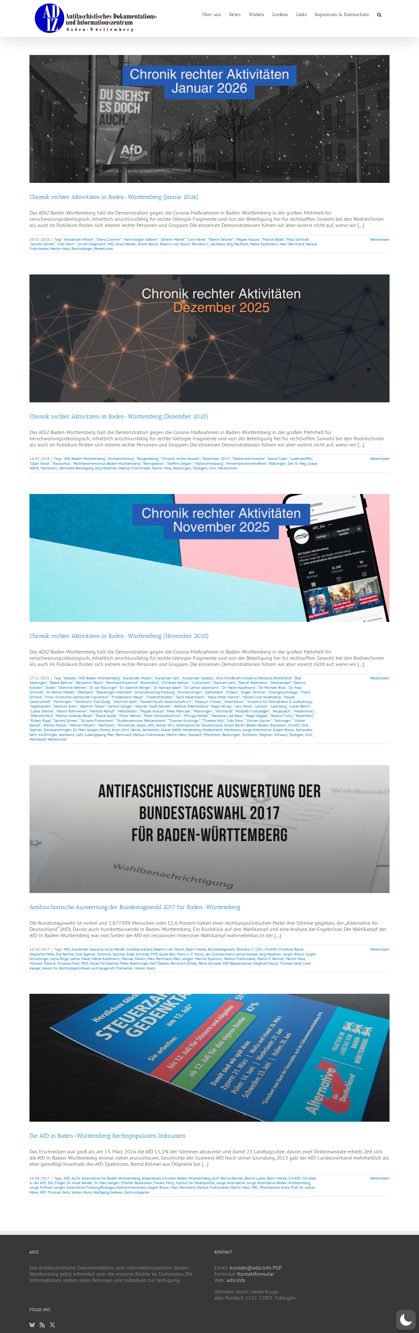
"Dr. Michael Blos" (272, 687)
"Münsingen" (202, 711)
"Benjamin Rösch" (89, 682)
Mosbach (195, 734)
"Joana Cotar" (277, 458)
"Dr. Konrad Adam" (167, 687)
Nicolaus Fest (68, 963)
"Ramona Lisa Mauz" (227, 715)
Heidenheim (212, 729)
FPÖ (154, 954)
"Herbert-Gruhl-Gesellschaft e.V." (165, 701)
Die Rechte (65, 954)
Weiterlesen (380, 239)
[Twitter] (52, 1324)
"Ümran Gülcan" (259, 720)
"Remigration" (153, 463)
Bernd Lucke (255, 1178)
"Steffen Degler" (179, 463)
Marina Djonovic (208, 958)
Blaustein (278, 725)
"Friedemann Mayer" (127, 696)
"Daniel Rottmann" (252, 682)
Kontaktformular (255, 1274)
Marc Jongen (183, 958)
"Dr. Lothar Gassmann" (201, 687)
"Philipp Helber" (196, 715)
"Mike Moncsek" (178, 711)
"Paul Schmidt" (297, 239)
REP (225, 963)
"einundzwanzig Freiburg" (154, 692)
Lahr (79, 734)
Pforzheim (212, 734)
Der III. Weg (297, 463)
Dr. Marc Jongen (86, 729)
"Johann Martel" (173, 239)
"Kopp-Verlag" (221, 706)
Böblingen (277, 463)
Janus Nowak (247, 954)
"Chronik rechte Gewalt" (180, 458)
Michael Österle (42, 963)
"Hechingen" (62, 701)
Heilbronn (49, 467)
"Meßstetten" (127, 711)
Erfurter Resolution (136, 1182)
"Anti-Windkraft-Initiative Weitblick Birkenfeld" (253, 677)
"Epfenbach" (214, 692)
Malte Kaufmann (264, 243)
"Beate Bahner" (61, 682)
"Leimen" (261, 706)
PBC (254, 1187)
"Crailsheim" (201, 682)
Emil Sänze (131, 729)
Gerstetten (150, 729)
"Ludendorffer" (301, 458)
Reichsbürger (81, 248)
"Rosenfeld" (304, 715)
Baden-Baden (257, 725)
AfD (111, 243)
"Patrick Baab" (273, 239)
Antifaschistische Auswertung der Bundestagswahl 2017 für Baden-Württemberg (134, 907)
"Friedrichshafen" (159, 696)
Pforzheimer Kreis (274, 1187)
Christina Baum (291, 949)
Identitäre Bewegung (76, 467)
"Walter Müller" (54, 725)
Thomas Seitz (290, 963)
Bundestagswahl (221, 949)
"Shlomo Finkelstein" (97, 720)
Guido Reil (167, 954)
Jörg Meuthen (237, 243)
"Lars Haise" (196, 239)
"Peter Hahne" (129, 715)
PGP (277, 1267)
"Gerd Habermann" (190, 696)
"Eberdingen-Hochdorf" (114, 692)
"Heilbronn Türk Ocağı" (92, 701)
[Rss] (42, 1324)
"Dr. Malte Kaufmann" (238, 687)
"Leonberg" (278, 706)
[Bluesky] (32, 1324)
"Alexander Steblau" (198, 677)
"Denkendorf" (280, 682)
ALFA (75, 1178)
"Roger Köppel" (256, 715)
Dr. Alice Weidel (79, 1182)
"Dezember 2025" (215, 458)
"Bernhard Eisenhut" (121, 682)
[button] (379, 14)
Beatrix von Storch (175, 243)
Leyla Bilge (59, 958)
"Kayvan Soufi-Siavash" (153, 706)
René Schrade (210, 963)
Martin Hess (60, 248)
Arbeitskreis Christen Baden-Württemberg (176, 1178)
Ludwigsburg (95, 734)
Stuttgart (200, 467)
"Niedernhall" (304, 711)
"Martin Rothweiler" (71, 711)
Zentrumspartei (136, 1192)
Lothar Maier (80, 958)
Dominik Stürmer (111, 954)
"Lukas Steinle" (41, 711)
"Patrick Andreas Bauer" (74, 715)
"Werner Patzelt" (82, 725)
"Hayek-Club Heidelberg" (261, 696)
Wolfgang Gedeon (107, 1192)
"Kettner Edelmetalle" (191, 706)
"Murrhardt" (223, 711)
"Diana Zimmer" (108, 239)
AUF (215, 1178)
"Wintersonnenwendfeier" (246, 463)
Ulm (212, 467)
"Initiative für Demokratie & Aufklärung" (279, 701)
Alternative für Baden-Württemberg (111, 1178)
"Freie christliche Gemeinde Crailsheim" (76, 696)
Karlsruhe (304, 729)
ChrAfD (294, 725)
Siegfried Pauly (265, 963)
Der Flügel (56, 1182)
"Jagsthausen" (40, 706)
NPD (84, 963)
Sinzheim (249, 734)
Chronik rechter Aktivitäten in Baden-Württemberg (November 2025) (119, 636)
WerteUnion (103, 248)
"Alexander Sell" (167, 677)
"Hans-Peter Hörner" (223, 696)
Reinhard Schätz (184, 963)
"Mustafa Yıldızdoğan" (252, 711)
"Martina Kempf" (102, 711)
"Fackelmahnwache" (248, 458)
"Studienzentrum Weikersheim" (141, 720)
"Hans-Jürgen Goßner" (140, 239)
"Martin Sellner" (221, 239)
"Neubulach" (281, 711)
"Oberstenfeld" (41, 715)
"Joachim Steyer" (92, 706)
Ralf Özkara (159, 963)
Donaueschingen (57, 729)
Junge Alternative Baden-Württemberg (278, 1182)
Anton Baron (147, 243)
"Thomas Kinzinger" (184, 720)
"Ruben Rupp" (40, 720)
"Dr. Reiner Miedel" (60, 692)
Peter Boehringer (134, 963)
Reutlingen (182, 467)
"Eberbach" (85, 692)
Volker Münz (145, 968)
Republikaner (240, 963)
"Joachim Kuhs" (65, 706)
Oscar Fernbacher (104, 963)
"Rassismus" (61, 463)
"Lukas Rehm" (299, 706)
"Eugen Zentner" (253, 692)
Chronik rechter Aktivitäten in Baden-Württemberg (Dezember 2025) (118, 416)
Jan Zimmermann (220, 954)
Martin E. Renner (270, 958)
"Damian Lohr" (224, 682)
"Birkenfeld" (149, 682)
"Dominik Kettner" (72, 687)
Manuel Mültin (133, 958)
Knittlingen (48, 734)
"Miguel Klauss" (247, 239)
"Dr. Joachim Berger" (135, 687)
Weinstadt (37, 739)
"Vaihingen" (282, 720)
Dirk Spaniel (85, 954)
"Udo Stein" (66, 243)
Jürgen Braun (283, 729)
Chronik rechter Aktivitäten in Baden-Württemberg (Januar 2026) (113, 197)
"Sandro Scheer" (42, 243)
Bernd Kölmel (232, 1178)
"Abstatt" (70, 677)
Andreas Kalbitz (140, 949)
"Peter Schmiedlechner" (162, 715)
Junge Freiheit (40, 1187)
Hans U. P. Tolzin (190, 954)
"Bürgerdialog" (147, 458)
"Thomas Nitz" (213, 720)
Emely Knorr (110, 729)
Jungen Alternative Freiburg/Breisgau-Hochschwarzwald (100, 1187)
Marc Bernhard (292, 243)
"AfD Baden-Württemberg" (84, 458)
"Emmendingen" (189, 692)
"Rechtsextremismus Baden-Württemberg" (106, 463)
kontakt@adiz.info (250, 1267)
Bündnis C (200, 243)
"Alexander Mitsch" (78, 239)
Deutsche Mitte (41, 954)
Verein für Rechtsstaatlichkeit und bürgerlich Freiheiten (87, 968)
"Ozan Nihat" (39, 463)
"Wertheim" (106, 725)
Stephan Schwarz (273, 734)
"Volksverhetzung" (209, 463)
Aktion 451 (165, 725)
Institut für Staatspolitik (195, 1182)
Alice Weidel (126, 243)
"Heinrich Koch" (125, 701)
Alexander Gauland (87, 949)
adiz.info (236, 1280)
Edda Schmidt (138, 954)
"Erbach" (232, 692)
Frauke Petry (164, 1182)
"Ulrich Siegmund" (91, 243)
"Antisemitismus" (121, 458)
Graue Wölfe (171, 729)
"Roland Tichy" (282, 715)
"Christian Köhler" (175, 682)
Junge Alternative (257, 729)
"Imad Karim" (234, 701)
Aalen (141, 725)
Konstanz (66, 734)
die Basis (217, 243)
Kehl (33, 734)
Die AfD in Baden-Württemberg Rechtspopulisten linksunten (107, 1135)
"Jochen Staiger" (120, 706)
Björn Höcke (196, 949)
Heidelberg (192, 729)
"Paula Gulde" (106, 715)
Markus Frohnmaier (134, 467)
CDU (259, 949)
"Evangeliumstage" (283, 692)
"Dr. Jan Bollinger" (103, 687)
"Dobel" (50, 687)
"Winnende (126, 725)
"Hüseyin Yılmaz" (208, 701)
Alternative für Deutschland (199, 725)
